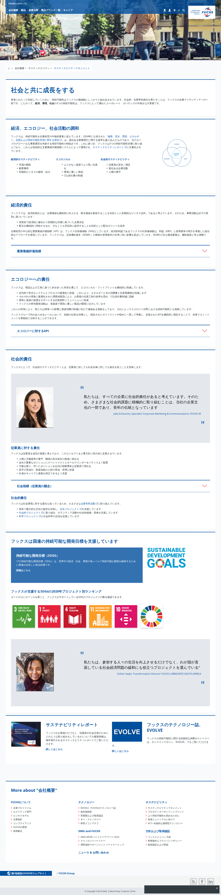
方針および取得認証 (158, 831)
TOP (9, 68)
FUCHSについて (21, 802)
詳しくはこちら (54, 749)
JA (179, 10)
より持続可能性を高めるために (164, 815)
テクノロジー (86, 802)
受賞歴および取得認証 (92, 815)
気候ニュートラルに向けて (161, 819)
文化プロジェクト (69, 509)
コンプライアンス (22, 823)
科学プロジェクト (28, 516)
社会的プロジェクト (30, 512)
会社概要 (19, 68)
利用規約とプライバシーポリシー (165, 840)
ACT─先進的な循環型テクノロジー (165, 823)
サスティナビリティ (39, 68)
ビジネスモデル (21, 815)
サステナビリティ (156, 802)
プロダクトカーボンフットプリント (166, 811)
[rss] (193, 881)
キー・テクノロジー (91, 819)
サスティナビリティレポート (108, 147)
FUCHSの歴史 (20, 826)
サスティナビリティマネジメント (71, 68)
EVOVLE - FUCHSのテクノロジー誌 (98, 807)
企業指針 (17, 819)
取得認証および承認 (158, 844)
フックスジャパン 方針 (159, 836)
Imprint (125, 891)
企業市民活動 (88, 503)
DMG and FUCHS (89, 831)
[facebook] (202, 881)
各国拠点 (17, 830)
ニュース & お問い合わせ (93, 852)
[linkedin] (210, 881)
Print (133, 891)
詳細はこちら (23, 570)
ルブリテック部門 (22, 811)
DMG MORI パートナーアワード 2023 (100, 836)
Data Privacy (114, 891)
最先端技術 (86, 811)
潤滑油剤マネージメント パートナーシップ (102, 844)
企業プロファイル (22, 807)
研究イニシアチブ (90, 823)
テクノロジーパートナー (93, 840)
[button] (169, 10)
